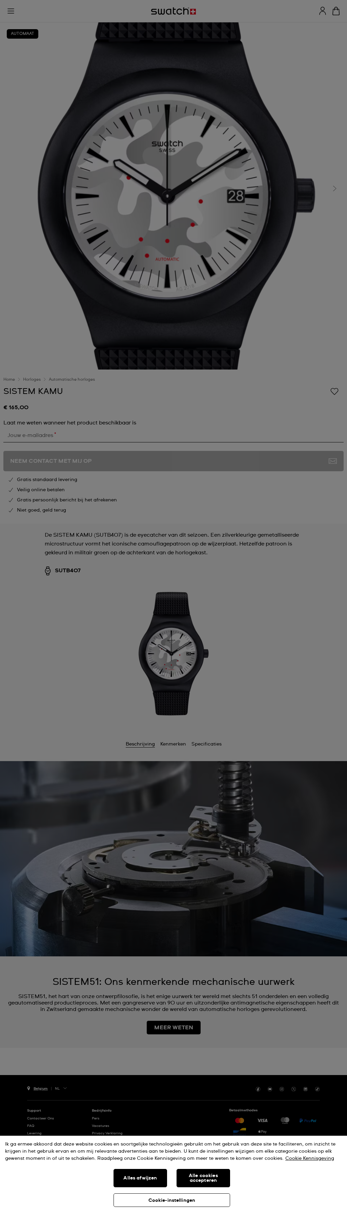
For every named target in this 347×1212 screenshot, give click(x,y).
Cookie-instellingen (172, 1200)
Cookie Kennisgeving (309, 1158)
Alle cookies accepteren (203, 1178)
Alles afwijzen (140, 1178)
